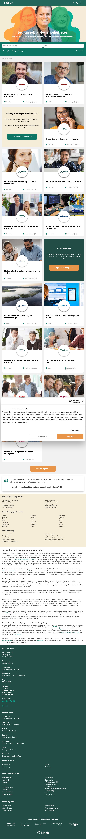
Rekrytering (6, 764)
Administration (7, 777)
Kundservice (6, 780)
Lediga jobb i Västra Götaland (53, 536)
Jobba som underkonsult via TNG (54, 539)
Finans (4, 785)
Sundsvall (61, 517)
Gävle (3, 521)
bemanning (25, 559)
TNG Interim (17, 634)
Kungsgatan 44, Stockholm (11, 669)
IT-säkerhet (49, 786)
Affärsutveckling (6, 502)
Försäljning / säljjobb (30, 189)
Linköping (8, 368)
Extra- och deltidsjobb (8, 539)
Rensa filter (80, 51)
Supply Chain (50, 795)
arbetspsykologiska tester (9, 571)
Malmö (32, 522)
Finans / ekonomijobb (31, 234)
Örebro (61, 524)
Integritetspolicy (8, 690)
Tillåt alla (70, 436)
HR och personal (7, 787)
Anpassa (41, 436)
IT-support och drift (7, 507)
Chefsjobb (5, 536)
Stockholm (50, 144)
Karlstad (49, 102)
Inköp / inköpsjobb (30, 459)
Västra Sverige (7, 808)
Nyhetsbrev (6, 686)
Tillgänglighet (7, 692)
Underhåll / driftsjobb (50, 507)
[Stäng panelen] (83, 401)
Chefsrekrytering (7, 794)
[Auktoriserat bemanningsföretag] (3, 706)
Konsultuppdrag (6, 534)
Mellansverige (49, 805)
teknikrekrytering (59, 629)
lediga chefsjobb (66, 632)
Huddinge (5, 526)
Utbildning (48, 767)
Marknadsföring (7, 792)
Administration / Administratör (10, 500)
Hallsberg (8, 278)
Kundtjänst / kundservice (73, 144)
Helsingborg (5, 524)
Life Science (49, 777)
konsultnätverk (40, 640)
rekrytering (18, 559)
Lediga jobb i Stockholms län (10, 541)
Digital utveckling (51, 784)
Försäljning (5, 789)
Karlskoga (33, 515)
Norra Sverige (49, 810)
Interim (47, 764)
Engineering (50, 791)
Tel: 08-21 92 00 (7, 657)
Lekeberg (8, 459)
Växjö (49, 323)
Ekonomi (5, 782)
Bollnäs (7, 323)
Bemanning (6, 767)
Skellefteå (5, 754)
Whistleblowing (7, 694)
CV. (29, 571)
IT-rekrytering (49, 780)
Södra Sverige (7, 810)
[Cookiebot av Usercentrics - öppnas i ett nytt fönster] (70, 401)
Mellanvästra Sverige (52, 808)
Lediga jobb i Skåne (50, 534)
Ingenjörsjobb (6, 538)
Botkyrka (4, 517)
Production (49, 793)
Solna (49, 368)
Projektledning (49, 504)
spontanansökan (7, 640)
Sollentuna (33, 524)
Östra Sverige (6, 805)
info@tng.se (6, 655)
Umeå (60, 519)
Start (3, 58)
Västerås (7, 102)
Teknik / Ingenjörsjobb (31, 102)
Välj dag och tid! (7, 663)
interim (33, 559)
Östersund (62, 526)
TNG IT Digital (57, 627)
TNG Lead (76, 632)
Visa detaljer (74, 430)
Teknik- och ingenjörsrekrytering (55, 788)
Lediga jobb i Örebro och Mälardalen (55, 538)
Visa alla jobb (42, 469)
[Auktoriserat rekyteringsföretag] (6, 706)
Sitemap (5, 688)
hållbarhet (8, 613)
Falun (3, 519)
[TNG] (9, 3)
